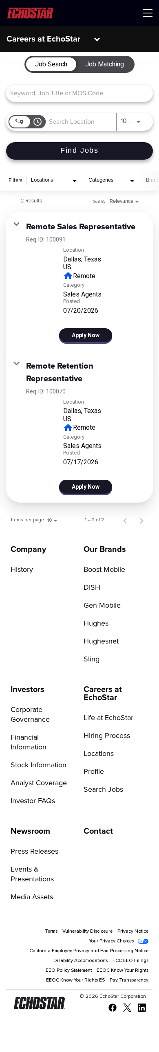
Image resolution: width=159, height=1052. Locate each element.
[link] (79, 281)
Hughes (96, 623)
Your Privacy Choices (111, 941)
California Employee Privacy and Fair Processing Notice (88, 951)
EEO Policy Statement (69, 970)
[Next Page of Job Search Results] (141, 520)
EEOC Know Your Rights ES (75, 980)
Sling (91, 659)
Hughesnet (101, 641)
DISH (92, 587)
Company (28, 549)
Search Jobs (103, 789)
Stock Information (38, 765)
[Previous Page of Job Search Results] (125, 520)
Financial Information (28, 742)
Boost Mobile (104, 569)
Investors (27, 689)
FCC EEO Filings (130, 960)
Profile (94, 771)
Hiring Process (107, 736)
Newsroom (30, 831)
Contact (98, 831)
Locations (99, 754)
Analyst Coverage (39, 783)
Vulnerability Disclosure (87, 931)
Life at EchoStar (108, 718)
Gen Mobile (102, 605)
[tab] (51, 64)
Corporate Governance (30, 714)
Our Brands (105, 549)
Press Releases (34, 851)
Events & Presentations (32, 874)
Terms (51, 931)
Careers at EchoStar (43, 39)
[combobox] (75, 93)
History (22, 569)
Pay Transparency (129, 980)
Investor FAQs (33, 801)
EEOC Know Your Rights (122, 970)
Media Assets (32, 897)
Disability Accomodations (80, 960)
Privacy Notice (132, 931)
